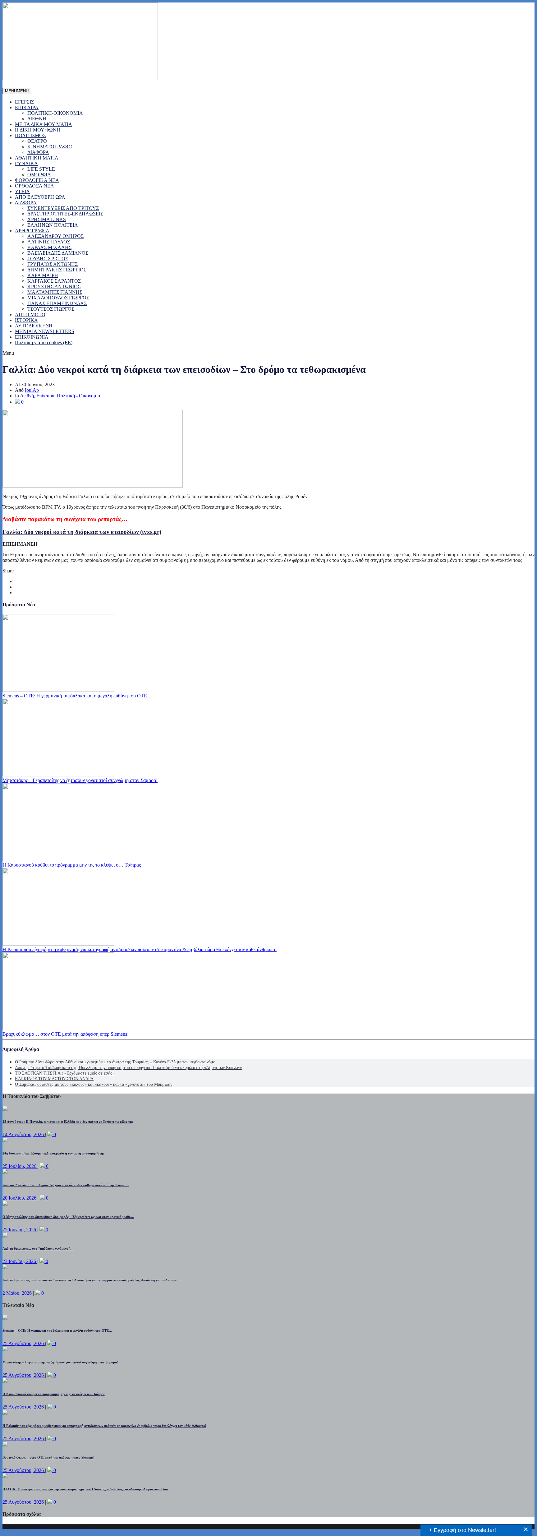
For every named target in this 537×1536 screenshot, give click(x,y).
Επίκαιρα (45, 395)
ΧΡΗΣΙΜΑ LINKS (46, 219)
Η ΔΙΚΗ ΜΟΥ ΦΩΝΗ (37, 129)
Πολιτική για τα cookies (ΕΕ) (43, 342)
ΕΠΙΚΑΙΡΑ (27, 107)
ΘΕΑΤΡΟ (37, 141)
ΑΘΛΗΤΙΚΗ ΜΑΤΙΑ (36, 157)
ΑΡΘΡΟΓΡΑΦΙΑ (32, 230)
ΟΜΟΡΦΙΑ (39, 174)
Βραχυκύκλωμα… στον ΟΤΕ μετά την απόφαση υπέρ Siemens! (65, 1034)
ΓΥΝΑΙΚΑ (26, 163)
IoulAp (32, 390)
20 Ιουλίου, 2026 (20, 1198)
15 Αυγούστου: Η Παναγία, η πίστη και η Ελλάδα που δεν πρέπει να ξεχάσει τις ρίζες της (67, 1121)
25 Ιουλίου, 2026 (20, 1166)
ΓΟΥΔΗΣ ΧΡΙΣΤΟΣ (47, 258)
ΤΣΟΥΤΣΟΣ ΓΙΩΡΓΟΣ (50, 309)
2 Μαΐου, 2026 (17, 1293)
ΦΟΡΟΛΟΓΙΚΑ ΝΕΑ (37, 180)
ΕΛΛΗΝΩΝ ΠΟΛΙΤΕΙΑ (52, 225)
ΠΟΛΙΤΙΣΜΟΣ (30, 135)
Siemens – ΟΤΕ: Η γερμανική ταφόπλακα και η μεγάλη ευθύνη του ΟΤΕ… (77, 695)
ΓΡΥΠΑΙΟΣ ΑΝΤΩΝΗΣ (52, 264)
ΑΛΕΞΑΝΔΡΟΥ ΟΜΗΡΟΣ (55, 236)
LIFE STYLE (41, 169)
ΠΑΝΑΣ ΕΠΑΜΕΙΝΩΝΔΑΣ (57, 303)
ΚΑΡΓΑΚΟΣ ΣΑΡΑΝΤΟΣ (54, 281)
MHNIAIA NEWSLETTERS (44, 331)
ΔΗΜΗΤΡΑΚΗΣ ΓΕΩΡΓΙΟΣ (56, 269)
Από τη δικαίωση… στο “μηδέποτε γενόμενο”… (38, 1248)
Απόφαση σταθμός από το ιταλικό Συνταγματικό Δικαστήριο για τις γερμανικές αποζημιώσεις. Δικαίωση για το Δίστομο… (91, 1280)
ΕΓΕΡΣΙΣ (24, 101)
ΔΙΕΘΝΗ (36, 118)
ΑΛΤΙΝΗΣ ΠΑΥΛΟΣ (48, 241)
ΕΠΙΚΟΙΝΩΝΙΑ (31, 337)
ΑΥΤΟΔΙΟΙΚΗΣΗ (34, 325)
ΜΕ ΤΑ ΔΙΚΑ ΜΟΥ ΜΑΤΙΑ (43, 124)
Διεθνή (27, 395)
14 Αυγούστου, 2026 (23, 1134)
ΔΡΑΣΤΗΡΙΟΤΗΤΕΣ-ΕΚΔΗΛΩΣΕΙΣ (65, 213)
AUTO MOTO (30, 314)
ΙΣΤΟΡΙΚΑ (26, 320)
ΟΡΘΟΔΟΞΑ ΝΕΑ (34, 185)
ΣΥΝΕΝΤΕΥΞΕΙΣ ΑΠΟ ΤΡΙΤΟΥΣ (63, 208)
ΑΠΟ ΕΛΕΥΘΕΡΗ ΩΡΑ (40, 197)
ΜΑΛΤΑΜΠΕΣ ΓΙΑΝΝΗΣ (54, 292)
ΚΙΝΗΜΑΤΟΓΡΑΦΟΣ (50, 146)
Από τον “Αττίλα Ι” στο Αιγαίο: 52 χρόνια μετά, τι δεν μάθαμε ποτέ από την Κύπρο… (65, 1185)
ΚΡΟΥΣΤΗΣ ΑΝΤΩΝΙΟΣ (53, 286)
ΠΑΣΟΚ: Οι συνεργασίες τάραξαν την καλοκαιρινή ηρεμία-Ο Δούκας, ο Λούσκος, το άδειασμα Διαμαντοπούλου (85, 1489)
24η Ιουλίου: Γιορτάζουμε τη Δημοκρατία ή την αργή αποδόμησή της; (54, 1153)
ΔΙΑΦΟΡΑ (38, 152)
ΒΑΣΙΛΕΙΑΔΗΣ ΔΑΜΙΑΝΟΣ (57, 253)
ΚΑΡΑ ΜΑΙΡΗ (42, 275)
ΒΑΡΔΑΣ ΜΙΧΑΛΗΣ (49, 247)
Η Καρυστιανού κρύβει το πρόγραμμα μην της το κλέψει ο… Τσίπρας (71, 864)
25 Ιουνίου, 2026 (19, 1229)
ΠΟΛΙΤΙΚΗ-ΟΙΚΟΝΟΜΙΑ (55, 113)
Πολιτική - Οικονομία (78, 395)
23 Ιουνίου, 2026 (19, 1261)
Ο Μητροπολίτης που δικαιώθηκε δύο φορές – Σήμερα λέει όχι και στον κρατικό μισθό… (68, 1217)
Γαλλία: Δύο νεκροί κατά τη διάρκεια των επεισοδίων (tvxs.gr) (81, 532)
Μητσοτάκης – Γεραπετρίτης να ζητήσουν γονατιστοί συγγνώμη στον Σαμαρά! (80, 780)
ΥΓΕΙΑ (22, 191)
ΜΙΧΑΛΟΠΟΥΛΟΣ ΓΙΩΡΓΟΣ (58, 297)
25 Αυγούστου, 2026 (23, 1343)
